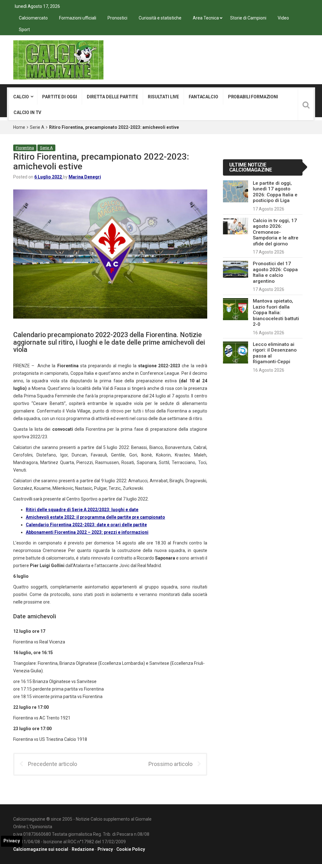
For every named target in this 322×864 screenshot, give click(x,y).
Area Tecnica (206, 17)
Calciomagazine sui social (40, 849)
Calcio (21, 96)
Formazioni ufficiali (77, 17)
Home (19, 127)
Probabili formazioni (253, 96)
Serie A (37, 127)
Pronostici (117, 17)
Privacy (105, 849)
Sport (24, 29)
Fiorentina (25, 147)
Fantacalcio (203, 96)
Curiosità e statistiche (160, 17)
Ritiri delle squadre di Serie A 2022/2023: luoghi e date (82, 509)
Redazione (83, 849)
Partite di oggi (59, 96)
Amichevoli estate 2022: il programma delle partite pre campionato (95, 517)
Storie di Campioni (248, 17)
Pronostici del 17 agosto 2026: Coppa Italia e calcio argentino (275, 272)
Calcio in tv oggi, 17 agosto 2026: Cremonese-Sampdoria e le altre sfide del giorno (275, 232)
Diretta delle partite (112, 96)
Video (283, 17)
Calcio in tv (27, 112)
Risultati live (163, 96)
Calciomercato (33, 17)
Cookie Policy (130, 849)
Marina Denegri (85, 176)
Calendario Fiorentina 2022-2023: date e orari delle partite (86, 524)
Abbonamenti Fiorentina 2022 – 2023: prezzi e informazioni (87, 532)
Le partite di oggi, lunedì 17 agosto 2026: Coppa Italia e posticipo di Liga (275, 191)
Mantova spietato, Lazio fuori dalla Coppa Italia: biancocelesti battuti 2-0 (276, 312)
